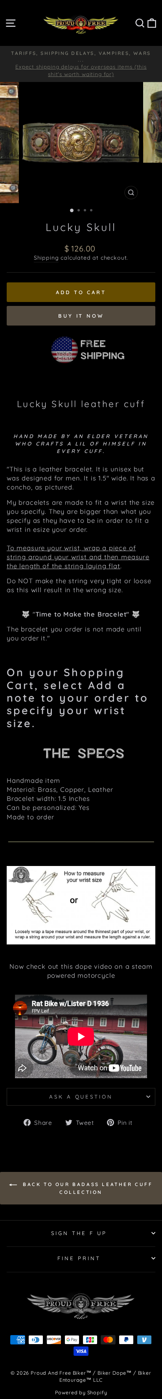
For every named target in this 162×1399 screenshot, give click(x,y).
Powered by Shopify (81, 1392)
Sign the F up (79, 1233)
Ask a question (81, 1096)
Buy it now (81, 316)
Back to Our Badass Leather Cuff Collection (86, 1188)
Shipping (46, 257)
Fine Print (79, 1258)
